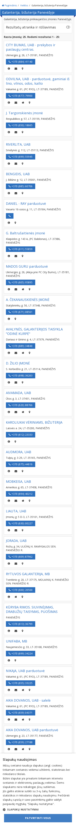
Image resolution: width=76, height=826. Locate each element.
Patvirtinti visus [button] (38, 818)
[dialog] (38, 789)
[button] (38, 809)
